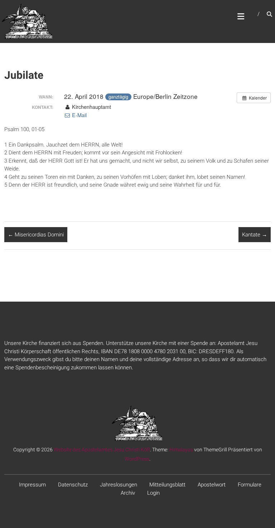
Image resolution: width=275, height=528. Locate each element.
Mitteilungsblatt (167, 484)
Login (153, 493)
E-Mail (79, 115)
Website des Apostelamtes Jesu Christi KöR (102, 449)
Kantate (254, 234)
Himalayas (181, 449)
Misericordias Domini (36, 234)
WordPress (137, 459)
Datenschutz (73, 484)
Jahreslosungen (118, 484)
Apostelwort (212, 484)
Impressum (32, 484)
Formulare (249, 484)
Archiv (128, 493)
